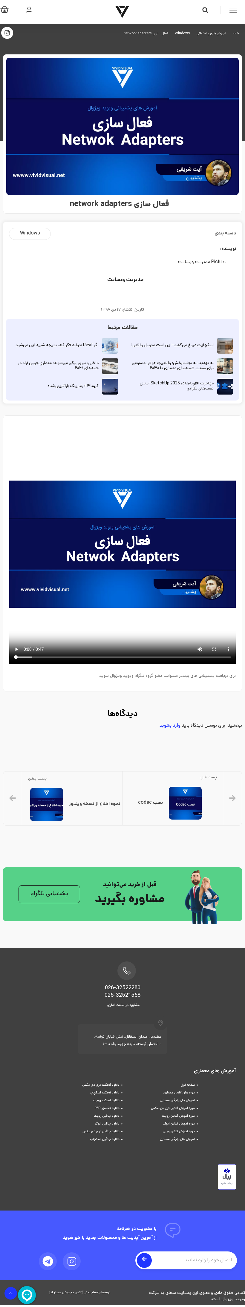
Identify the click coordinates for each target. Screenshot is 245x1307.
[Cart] (6, 11)
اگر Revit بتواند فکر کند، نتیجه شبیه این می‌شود (57, 345)
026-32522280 (122, 988)
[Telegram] (48, 1261)
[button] (205, 10)
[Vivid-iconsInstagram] (72, 1261)
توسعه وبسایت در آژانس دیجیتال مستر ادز (79, 1292)
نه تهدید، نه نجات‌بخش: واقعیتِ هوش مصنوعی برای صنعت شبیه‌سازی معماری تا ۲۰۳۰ (173, 366)
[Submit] (144, 1260)
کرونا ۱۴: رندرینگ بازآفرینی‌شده (73, 386)
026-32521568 (122, 996)
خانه (236, 33)
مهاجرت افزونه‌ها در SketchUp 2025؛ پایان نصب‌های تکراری (177, 386)
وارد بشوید (169, 725)
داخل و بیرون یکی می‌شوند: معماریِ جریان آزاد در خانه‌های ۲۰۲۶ (58, 366)
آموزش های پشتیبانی (211, 33)
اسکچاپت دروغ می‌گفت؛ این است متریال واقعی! (172, 345)
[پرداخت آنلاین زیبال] (227, 1188)
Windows (182, 33)
